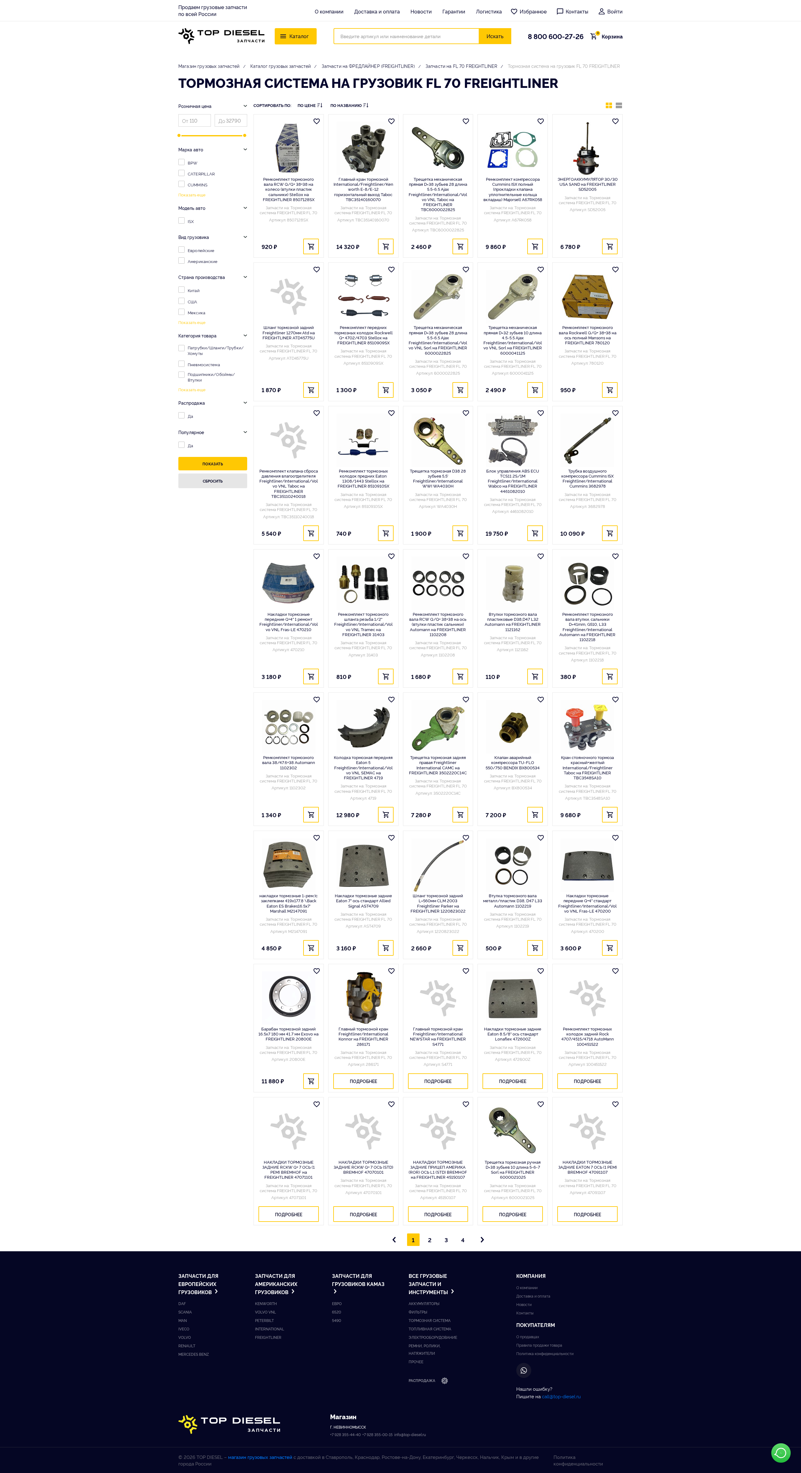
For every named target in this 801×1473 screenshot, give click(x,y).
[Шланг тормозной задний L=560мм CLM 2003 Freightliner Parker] (438, 865)
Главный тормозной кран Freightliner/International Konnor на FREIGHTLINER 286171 (363, 1036)
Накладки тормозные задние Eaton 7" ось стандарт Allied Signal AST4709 (363, 900)
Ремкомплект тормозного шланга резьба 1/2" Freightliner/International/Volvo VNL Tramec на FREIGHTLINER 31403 (363, 624)
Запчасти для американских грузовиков (276, 1283)
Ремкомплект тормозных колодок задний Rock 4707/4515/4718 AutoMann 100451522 (587, 1036)
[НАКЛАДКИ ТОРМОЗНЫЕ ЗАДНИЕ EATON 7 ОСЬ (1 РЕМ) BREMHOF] (587, 1131)
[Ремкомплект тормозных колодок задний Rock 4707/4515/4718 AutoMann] (587, 998)
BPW (192, 162)
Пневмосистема (204, 364)
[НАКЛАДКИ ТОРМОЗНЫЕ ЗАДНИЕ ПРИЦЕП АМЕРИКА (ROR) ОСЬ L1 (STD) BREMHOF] (438, 1131)
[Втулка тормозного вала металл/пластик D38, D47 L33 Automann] (512, 865)
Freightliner (268, 1337)
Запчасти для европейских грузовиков (198, 1283)
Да (190, 416)
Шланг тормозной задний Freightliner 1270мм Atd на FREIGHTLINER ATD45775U (289, 332)
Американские (203, 261)
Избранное (533, 11)
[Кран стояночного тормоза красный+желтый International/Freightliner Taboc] (587, 727)
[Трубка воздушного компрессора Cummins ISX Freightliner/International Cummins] (587, 440)
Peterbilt (264, 1320)
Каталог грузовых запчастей (280, 66)
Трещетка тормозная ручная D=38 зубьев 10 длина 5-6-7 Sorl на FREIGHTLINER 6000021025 (513, 1169)
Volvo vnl (265, 1311)
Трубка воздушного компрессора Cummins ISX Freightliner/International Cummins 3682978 (587, 478)
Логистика (489, 11)
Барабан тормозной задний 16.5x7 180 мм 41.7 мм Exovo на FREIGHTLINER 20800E (288, 1033)
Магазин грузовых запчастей (209, 66)
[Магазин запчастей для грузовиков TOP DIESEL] (221, 36)
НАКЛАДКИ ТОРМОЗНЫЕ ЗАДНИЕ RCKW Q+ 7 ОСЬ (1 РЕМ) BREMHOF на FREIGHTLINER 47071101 (288, 1169)
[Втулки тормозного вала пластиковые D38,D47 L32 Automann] (512, 583)
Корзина (610, 36)
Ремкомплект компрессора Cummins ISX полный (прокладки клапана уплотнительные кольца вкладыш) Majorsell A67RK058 (512, 189)
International (269, 1328)
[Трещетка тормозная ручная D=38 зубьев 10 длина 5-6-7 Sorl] (512, 1131)
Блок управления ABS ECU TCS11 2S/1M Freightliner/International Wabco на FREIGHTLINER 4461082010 (512, 481)
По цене (307, 105)
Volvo (184, 1337)
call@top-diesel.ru (561, 1396)
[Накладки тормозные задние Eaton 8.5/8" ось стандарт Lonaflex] (512, 998)
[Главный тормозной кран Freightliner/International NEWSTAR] (438, 998)
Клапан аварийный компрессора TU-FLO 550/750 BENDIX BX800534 (513, 762)
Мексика (196, 312)
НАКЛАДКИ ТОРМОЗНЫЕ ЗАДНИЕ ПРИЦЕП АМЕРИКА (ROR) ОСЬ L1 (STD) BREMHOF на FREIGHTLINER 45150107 (438, 1169)
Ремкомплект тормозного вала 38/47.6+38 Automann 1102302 (288, 762)
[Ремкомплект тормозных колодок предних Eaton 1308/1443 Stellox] (363, 440)
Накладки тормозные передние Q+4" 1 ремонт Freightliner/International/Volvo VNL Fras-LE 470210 (288, 621)
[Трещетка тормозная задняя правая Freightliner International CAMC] (438, 727)
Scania (185, 1311)
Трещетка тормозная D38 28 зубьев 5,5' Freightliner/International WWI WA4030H (438, 478)
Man (182, 1320)
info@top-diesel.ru (410, 1434)
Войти (615, 11)
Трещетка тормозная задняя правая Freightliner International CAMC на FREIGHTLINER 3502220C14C (438, 765)
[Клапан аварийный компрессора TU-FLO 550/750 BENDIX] (512, 727)
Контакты (577, 11)
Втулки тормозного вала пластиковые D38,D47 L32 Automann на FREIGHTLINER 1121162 (513, 621)
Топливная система (430, 1328)
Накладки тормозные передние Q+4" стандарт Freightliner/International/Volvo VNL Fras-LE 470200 (587, 903)
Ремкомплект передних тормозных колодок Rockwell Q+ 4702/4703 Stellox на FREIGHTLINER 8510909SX (363, 335)
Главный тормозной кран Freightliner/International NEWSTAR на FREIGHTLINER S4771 (438, 1036)
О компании (329, 11)
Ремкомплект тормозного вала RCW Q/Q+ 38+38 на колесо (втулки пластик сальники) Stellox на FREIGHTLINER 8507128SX (288, 189)
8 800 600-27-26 (556, 36)
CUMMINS (197, 184)
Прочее (416, 1361)
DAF (182, 1303)
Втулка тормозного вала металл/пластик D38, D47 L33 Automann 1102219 (512, 900)
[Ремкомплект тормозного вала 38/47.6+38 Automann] (288, 727)
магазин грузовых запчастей (260, 1457)
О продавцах (527, 1336)
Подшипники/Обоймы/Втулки (211, 376)
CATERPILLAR (201, 173)
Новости (421, 11)
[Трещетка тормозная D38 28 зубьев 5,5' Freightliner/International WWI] (438, 440)
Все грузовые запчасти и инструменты (429, 1283)
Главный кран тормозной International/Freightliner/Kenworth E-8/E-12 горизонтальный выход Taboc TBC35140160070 (363, 189)
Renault (186, 1345)
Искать (495, 36)
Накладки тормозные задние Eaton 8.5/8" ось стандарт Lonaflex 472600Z (512, 1033)
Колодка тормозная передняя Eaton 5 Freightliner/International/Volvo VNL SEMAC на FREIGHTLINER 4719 (363, 767)
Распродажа (422, 1380)
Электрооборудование (433, 1337)
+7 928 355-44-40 (345, 1434)
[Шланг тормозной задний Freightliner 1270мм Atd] (288, 297)
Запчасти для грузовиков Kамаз (358, 1279)
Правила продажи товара (539, 1345)
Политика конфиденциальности (545, 1353)
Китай (194, 290)
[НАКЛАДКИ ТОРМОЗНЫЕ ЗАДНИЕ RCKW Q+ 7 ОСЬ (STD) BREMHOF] (363, 1131)
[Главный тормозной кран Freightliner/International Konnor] (363, 998)
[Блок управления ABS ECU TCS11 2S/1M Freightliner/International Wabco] (512, 440)
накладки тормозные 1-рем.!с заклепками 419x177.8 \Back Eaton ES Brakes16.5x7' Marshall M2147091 (288, 903)
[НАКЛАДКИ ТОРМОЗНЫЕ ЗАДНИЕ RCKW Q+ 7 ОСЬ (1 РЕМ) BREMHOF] (288, 1131)
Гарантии (453, 11)
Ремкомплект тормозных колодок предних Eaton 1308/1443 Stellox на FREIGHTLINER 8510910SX (363, 478)
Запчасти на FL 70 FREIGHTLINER (461, 66)
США (192, 301)
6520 (336, 1311)
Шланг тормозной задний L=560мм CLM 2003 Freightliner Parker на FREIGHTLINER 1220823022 (438, 903)
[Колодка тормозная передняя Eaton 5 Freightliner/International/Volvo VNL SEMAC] (363, 727)
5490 (336, 1320)
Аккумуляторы (424, 1303)
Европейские (201, 250)
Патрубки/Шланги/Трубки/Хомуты (216, 350)
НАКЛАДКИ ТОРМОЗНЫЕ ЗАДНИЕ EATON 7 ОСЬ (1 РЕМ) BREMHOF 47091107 (587, 1167)
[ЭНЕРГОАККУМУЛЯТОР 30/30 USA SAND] (587, 148)
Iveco (183, 1328)
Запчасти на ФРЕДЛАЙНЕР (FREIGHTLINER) (368, 66)
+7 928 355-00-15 (377, 1434)
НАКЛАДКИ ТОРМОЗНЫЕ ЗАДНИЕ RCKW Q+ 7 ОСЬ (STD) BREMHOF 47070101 (363, 1167)
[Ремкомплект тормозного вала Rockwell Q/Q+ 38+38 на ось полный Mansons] (587, 297)
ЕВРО (337, 1303)
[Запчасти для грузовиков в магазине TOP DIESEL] (229, 1424)
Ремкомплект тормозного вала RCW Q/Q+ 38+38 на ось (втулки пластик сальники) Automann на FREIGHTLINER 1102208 (438, 624)
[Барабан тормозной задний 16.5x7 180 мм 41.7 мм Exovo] (288, 998)
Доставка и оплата (377, 11)
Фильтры (418, 1311)
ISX (191, 221)
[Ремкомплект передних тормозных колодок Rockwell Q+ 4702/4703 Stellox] (363, 297)
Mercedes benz (193, 1354)
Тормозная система (430, 1320)
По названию (346, 105)
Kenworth (266, 1303)
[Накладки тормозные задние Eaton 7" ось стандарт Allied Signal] (363, 865)
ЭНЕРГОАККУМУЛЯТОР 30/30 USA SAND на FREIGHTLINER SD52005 (588, 184)
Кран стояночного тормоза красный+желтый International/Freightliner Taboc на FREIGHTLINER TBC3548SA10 (587, 767)
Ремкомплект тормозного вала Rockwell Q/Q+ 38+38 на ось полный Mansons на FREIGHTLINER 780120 (587, 335)
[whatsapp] (523, 1370)
